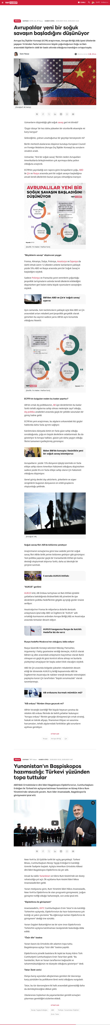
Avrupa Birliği (56, 739)
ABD (81, 170)
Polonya (36, 277)
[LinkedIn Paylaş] (55, 114)
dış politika (29, 411)
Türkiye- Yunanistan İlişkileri (68, 1010)
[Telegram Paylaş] (61, 114)
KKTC (42, 908)
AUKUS (27, 593)
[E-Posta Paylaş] (73, 114)
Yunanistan (44, 876)
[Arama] (89, 2)
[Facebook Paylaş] (43, 114)
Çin (28, 173)
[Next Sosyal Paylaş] (37, 114)
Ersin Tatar (55, 1014)
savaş (60, 122)
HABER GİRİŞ (49, 21)
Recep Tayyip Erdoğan (39, 1010)
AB (54, 405)
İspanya (74, 261)
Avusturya (62, 261)
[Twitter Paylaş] (49, 114)
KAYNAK (26, 21)
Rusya (36, 173)
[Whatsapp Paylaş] (67, 114)
